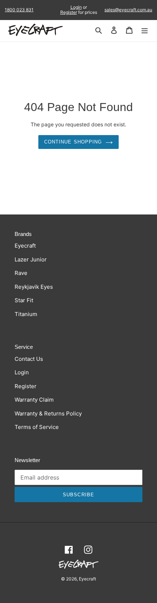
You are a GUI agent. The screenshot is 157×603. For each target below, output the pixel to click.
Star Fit (24, 300)
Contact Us (29, 358)
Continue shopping (73, 142)
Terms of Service (37, 426)
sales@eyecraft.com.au (128, 9)
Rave (21, 272)
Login (76, 7)
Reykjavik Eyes (34, 286)
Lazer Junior (31, 259)
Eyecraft (25, 245)
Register (68, 12)
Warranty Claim (34, 399)
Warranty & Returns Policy (48, 413)
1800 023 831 (19, 9)
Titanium (26, 314)
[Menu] (144, 30)
